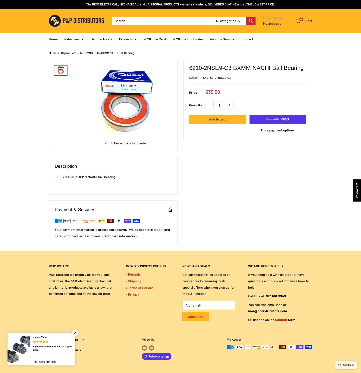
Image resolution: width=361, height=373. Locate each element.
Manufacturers (101, 39)
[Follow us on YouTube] (144, 348)
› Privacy (132, 294)
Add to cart (217, 119)
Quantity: (196, 105)
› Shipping (133, 281)
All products (68, 53)
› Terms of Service (140, 288)
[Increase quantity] (229, 105)
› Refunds (133, 274)
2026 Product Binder (187, 39)
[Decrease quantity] (209, 105)
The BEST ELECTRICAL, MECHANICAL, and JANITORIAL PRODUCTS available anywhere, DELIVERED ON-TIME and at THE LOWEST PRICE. (180, 4)
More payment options (278, 130)
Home (53, 39)
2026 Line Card (154, 39)
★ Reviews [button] (357, 190)
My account (272, 23)
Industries (72, 39)
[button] (75, 333)
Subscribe (195, 316)
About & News (220, 39)
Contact (247, 39)
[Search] (251, 21)
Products (126, 39)
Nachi (193, 77)
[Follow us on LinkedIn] (151, 348)
